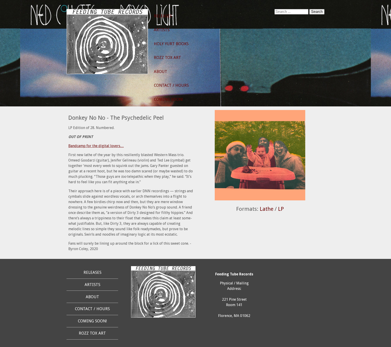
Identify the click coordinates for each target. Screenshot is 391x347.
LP (281, 209)
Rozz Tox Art (167, 57)
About (160, 71)
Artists (161, 30)
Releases (163, 16)
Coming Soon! (168, 99)
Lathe (266, 209)
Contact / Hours (171, 85)
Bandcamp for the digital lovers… (96, 146)
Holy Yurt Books (171, 44)
